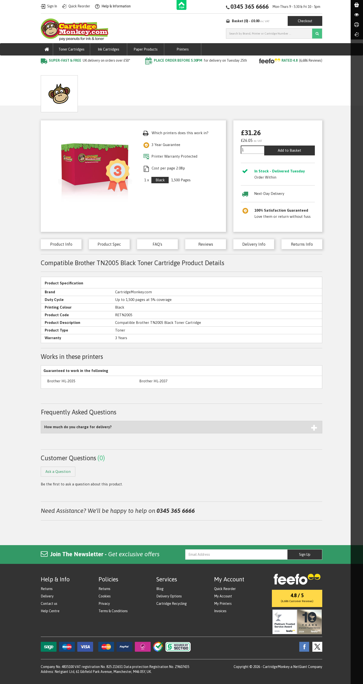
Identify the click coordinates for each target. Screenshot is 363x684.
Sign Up (304, 554)
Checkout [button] (305, 21)
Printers (183, 49)
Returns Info (302, 244)
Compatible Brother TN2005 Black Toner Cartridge (155, 70)
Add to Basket (289, 150)
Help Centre (50, 611)
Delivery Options (169, 596)
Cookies (105, 596)
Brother (98, 70)
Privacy (104, 604)
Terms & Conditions (113, 611)
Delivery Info (253, 244)
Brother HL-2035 (61, 381)
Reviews (205, 244)
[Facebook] (303, 646)
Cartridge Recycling (171, 604)
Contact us (49, 604)
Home (46, 70)
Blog (159, 589)
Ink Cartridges (108, 49)
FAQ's (157, 244)
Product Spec (109, 244)
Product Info (61, 244)
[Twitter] (316, 646)
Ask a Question (145, 92)
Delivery (47, 596)
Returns (47, 589)
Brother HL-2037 (153, 381)
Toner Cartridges (71, 49)
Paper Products (146, 49)
